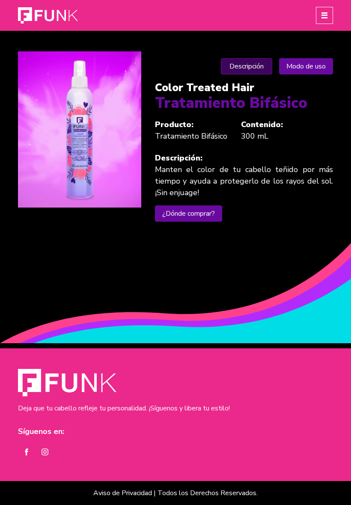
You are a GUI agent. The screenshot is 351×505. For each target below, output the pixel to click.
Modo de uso (306, 66)
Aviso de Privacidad (122, 493)
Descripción (246, 66)
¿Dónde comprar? (188, 213)
